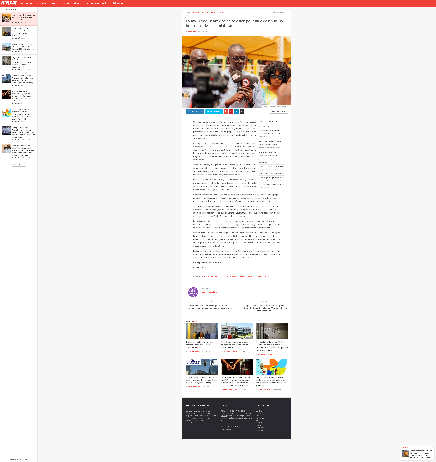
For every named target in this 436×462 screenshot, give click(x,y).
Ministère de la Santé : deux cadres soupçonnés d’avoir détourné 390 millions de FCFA (23, 46)
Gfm (257, 416)
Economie (204, 13)
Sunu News (260, 428)
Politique (213, 13)
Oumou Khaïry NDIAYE (230, 351)
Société (221, 13)
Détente (77, 3)
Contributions (92, 3)
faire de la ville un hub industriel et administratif (246, 277)
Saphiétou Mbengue (194, 351)
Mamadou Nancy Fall (265, 354)
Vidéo (104, 3)
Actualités (31, 3)
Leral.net (259, 411)
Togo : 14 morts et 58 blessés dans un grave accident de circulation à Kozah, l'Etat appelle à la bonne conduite (421, 454)
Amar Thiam (205, 277)
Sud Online (260, 423)
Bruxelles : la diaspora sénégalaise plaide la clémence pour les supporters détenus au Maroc (270, 144)
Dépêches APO (118, 3)
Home (188, 13)
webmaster (192, 32)
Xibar (258, 420)
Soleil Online (260, 425)
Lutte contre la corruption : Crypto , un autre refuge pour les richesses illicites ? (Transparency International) (201, 380)
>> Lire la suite (191, 423)
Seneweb (259, 413)
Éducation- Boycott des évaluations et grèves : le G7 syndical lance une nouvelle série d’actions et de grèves (271, 170)
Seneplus (259, 430)
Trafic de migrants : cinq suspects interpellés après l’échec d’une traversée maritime (199, 345)
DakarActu (260, 418)
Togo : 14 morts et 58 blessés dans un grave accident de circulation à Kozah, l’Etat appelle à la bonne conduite (272, 132)
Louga (270, 277)
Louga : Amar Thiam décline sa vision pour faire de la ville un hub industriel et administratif (23, 17)
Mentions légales (227, 427)
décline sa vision (218, 277)
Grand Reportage (49, 3)
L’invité (65, 3)
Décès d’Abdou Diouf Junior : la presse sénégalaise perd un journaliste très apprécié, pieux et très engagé (270, 157)
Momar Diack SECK (194, 386)
